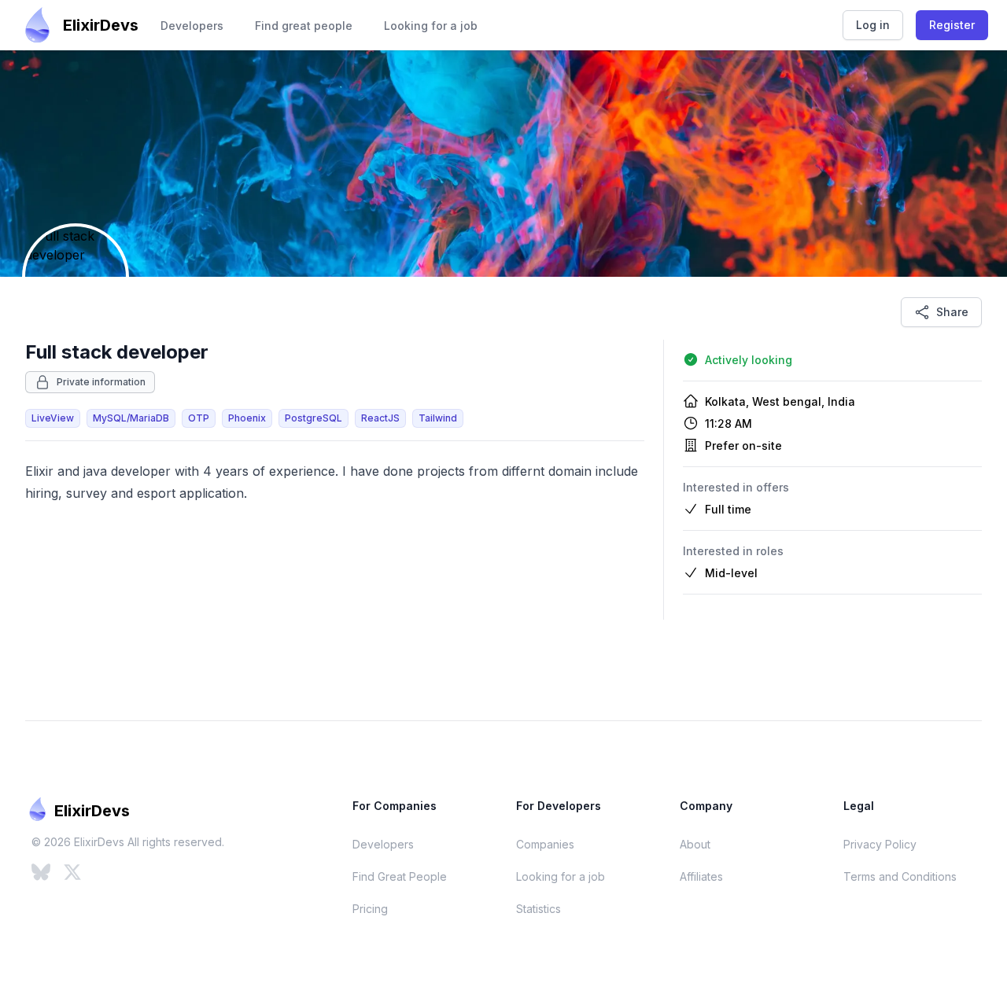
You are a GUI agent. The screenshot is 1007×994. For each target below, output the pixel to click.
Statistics (538, 908)
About (695, 844)
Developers (191, 25)
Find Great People (399, 876)
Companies (545, 844)
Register (952, 24)
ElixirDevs (100, 25)
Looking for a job (431, 25)
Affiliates (701, 876)
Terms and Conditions (900, 876)
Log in (873, 24)
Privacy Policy (880, 844)
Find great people (303, 25)
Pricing (370, 908)
